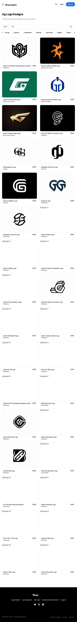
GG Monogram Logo (9, 167)
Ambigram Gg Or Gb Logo (49, 167)
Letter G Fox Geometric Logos (12, 302)
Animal (68, 32)
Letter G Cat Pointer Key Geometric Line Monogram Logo (21, 66)
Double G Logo (45, 201)
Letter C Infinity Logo (9, 268)
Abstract (38, 32)
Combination (28, 32)
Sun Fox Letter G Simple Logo (50, 66)
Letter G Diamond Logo (10, 437)
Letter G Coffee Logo (47, 369)
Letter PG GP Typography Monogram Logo (16, 403)
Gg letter (16, 32)
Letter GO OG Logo (9, 369)
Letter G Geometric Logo (49, 437)
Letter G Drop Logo (9, 572)
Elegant (59, 32)
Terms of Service (55, 617)
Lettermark (49, 32)
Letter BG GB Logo (9, 471)
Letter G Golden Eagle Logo (11, 133)
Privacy (65, 617)
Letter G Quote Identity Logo (50, 336)
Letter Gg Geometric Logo (49, 471)
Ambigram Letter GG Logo (11, 234)
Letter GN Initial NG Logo (11, 336)
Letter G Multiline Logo (10, 201)
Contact (71, 617)
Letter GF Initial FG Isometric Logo (52, 133)
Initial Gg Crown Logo (48, 403)
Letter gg (6, 32)
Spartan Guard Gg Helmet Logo (51, 99)
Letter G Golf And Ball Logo (11, 99)
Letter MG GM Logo (47, 538)
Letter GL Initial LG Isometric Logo (52, 302)
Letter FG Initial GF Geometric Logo (52, 268)
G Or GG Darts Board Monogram (13, 504)
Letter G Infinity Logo (47, 234)
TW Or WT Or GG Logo (10, 538)
